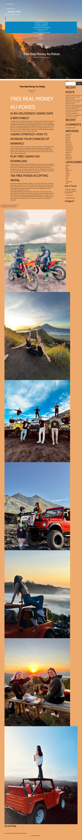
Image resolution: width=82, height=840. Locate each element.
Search (67, 81)
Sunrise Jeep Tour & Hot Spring (41, 22)
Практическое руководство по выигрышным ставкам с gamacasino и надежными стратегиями (74, 110)
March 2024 (68, 155)
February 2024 (69, 157)
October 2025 (69, 150)
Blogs (67, 168)
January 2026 (68, 145)
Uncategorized (69, 181)
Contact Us (41, 39)
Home (41, 35)
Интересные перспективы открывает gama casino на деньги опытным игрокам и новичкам (74, 97)
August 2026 (68, 134)
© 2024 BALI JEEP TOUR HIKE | (11, 833)
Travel (67, 178)
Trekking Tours (41, 20)
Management (68, 170)
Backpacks (68, 165)
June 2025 (68, 154)
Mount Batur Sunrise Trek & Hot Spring (41, 27)
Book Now (41, 34)
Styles (67, 176)
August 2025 (68, 152)
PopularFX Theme (23, 833)
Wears (67, 183)
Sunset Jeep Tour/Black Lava (41, 25)
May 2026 (68, 139)
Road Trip (68, 173)
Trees (67, 180)
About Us (41, 37)
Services (67, 175)
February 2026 (69, 144)
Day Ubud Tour (41, 30)
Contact (41, 76)
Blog (41, 71)
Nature (67, 171)
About (41, 75)
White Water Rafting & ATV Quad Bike (41, 32)
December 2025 (69, 147)
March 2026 (68, 142)
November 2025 (69, 149)
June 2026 (68, 137)
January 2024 (68, 159)
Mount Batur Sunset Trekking (41, 29)
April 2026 (68, 140)
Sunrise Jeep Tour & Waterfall (41, 24)
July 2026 (68, 135)
